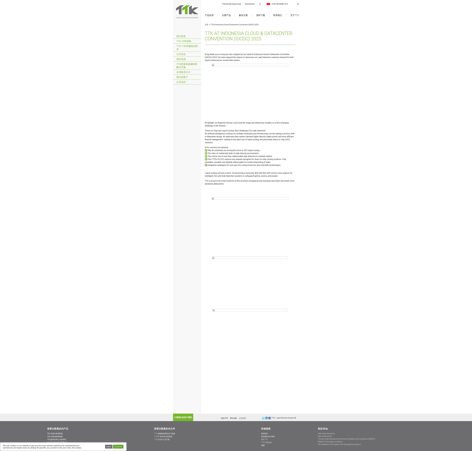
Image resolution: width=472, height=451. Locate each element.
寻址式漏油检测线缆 (55, 436)
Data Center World (325, 436)
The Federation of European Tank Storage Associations (339, 444)
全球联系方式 (183, 72)
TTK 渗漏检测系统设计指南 (164, 434)
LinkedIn (266, 418)
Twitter (263, 418)
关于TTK (294, 15)
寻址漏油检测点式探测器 (56, 439)
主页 (206, 25)
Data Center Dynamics (326, 434)
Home (187, 11)
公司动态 (181, 82)
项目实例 (181, 59)
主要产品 (226, 15)
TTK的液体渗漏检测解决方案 (186, 66)
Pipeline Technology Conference (330, 442)
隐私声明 (224, 418)
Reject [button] (109, 447)
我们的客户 (182, 77)
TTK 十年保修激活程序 (187, 48)
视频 (263, 445)
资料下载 (260, 15)
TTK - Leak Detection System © (284, 418)
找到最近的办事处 (268, 436)
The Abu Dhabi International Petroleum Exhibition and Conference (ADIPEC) (346, 439)
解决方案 (243, 15)
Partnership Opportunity (231, 4)
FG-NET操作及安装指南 (163, 436)
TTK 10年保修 (183, 41)
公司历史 (181, 54)
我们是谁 (181, 36)
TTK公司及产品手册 (162, 439)
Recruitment (250, 4)
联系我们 (277, 15)
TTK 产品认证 (266, 442)
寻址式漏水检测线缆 (55, 434)
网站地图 (233, 418)
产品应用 (209, 15)
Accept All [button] (118, 447)
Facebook (269, 418)
